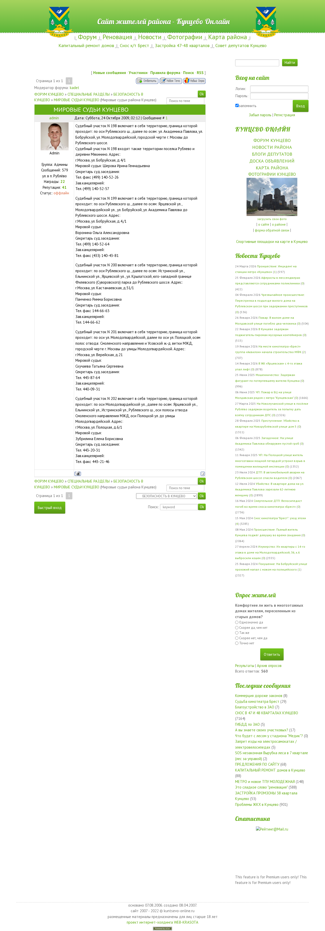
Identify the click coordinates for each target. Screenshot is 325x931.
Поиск (188, 72)
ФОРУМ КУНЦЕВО (49, 94)
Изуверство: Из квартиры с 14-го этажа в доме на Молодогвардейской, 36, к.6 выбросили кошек (270, 552)
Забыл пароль (260, 114)
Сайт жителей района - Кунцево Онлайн (162, 9)
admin (54, 117)
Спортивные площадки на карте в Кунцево (272, 241)
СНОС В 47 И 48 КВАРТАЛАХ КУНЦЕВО (266, 712)
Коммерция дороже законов (258, 695)
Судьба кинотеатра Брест (257, 701)
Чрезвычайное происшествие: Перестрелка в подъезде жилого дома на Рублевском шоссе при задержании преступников (271, 300)
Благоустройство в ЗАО (254, 707)
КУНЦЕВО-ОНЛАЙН (262, 129)
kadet (74, 87)
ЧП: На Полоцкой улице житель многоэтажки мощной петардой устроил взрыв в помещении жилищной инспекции (270, 460)
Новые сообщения (109, 72)
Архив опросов (269, 665)
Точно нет (246, 643)
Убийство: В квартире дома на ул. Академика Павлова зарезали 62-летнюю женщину (269, 489)
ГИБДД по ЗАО (247, 724)
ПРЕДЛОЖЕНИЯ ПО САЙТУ (257, 764)
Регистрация (284, 114)
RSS (200, 72)
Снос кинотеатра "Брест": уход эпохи (280, 518)
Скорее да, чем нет (253, 627)
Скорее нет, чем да (253, 638)
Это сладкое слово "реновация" (261, 787)
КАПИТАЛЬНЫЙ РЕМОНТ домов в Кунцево (270, 770)
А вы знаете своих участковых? (261, 730)
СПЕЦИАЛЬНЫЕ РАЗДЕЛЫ (89, 94)
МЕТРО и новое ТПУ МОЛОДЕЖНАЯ (265, 781)
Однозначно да (251, 622)
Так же (244, 633)
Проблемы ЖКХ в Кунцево (257, 804)
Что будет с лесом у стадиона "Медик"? (269, 735)
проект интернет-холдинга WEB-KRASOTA (162, 922)
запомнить (247, 105)
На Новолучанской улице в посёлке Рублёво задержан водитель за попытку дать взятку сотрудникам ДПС (271, 409)
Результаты (244, 665)
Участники (138, 72)
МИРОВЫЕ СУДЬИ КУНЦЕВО (76, 99)
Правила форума (165, 72)
